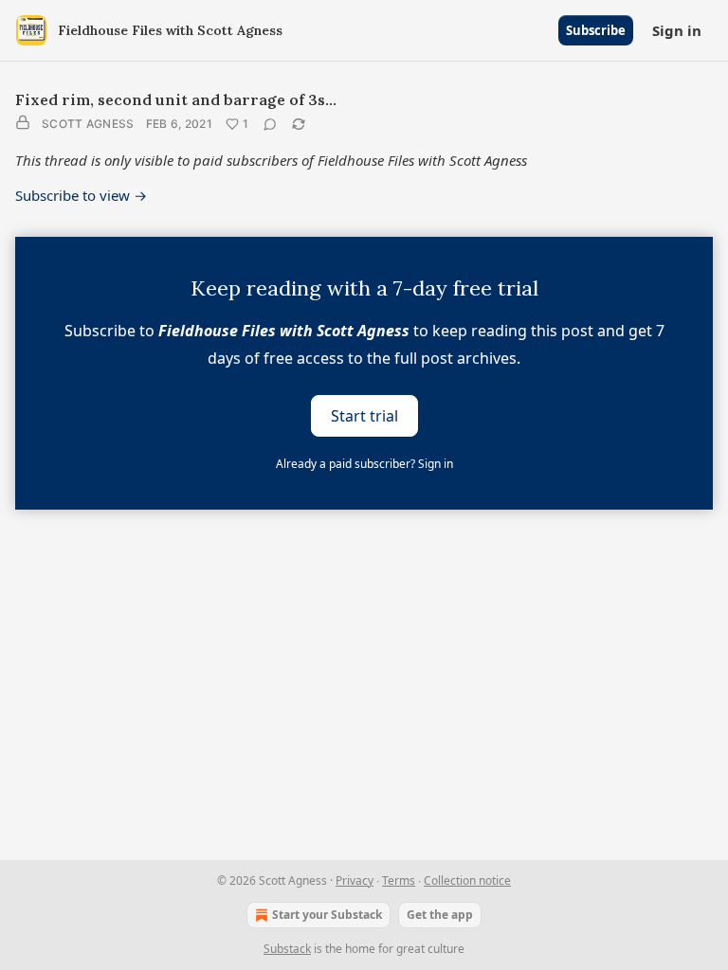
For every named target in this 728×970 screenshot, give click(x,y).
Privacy (354, 880)
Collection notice (467, 880)
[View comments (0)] (270, 124)
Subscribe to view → (81, 195)
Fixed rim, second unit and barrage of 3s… (176, 99)
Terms (398, 880)
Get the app (440, 915)
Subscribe (596, 30)
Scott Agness (88, 124)
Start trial (364, 414)
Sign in (676, 30)
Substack (287, 949)
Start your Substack (327, 915)
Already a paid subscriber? (364, 464)
